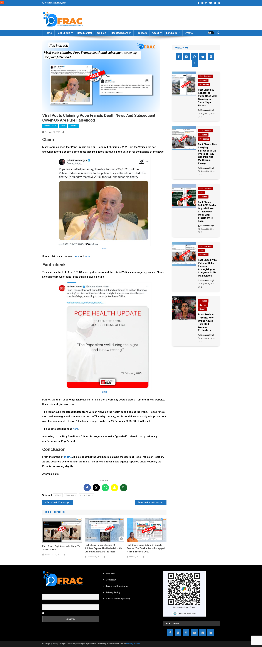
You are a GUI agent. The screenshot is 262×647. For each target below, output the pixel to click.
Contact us (111, 580)
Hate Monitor (84, 32)
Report (202, 309)
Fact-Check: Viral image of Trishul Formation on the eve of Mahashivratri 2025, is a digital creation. (60, 502)
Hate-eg (203, 305)
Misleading (204, 84)
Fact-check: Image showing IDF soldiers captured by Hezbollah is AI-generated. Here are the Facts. (103, 548)
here (77, 256)
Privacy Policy (113, 592)
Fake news (71, 495)
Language (172, 32)
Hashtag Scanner (121, 32)
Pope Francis (86, 495)
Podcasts (141, 32)
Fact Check (63, 32)
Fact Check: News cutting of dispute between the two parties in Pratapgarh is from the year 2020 (146, 548)
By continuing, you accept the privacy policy (66, 613)
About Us (110, 573)
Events (189, 32)
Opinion (101, 32)
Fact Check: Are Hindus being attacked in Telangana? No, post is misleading (152, 502)
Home (48, 32)
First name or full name (53, 592)
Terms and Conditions (117, 586)
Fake (63, 126)
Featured (73, 126)
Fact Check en (50, 126)
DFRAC (68, 456)
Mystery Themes (133, 644)
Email (45, 602)
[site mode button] (211, 32)
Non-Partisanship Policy (118, 598)
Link (104, 248)
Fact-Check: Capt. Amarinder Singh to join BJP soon (61, 548)
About (155, 32)
